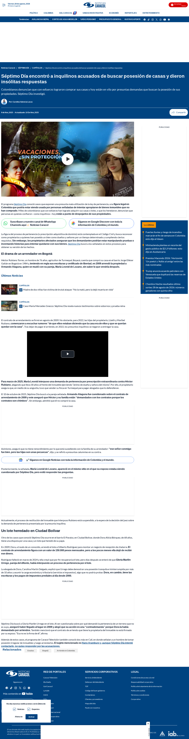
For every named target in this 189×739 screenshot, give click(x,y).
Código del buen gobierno (95, 691)
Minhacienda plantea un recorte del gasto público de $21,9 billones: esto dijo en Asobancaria (164, 248)
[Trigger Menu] (3, 5)
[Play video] (68, 159)
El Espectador (48, 704)
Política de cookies (138, 691)
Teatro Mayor (48, 708)
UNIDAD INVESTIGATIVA (93, 13)
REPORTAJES (131, 13)
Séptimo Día (20, 204)
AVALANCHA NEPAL (40, 19)
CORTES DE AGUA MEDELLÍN (64, 19)
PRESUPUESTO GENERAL (110, 19)
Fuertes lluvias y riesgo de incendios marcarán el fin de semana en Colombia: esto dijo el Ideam (166, 235)
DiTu (45, 699)
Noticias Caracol (8, 68)
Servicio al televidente (93, 678)
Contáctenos (90, 695)
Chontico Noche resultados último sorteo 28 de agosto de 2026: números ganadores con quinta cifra (165, 287)
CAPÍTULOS (37, 68)
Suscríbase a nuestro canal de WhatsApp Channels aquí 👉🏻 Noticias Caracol (33, 223)
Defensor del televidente (94, 682)
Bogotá (45, 651)
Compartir (179, 112)
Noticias (20, 709)
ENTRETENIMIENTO (151, 13)
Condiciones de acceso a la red (142, 678)
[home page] (94, 5)
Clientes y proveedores (94, 699)
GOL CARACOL (65, 13)
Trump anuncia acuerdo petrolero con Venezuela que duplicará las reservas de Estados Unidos (165, 274)
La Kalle (46, 691)
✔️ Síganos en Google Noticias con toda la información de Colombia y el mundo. (70, 459)
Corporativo (136, 699)
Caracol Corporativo (51, 716)
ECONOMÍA (114, 13)
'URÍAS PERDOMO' (88, 19)
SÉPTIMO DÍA (23, 68)
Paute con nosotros (92, 708)
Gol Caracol (48, 686)
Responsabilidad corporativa (142, 682)
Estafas (30, 651)
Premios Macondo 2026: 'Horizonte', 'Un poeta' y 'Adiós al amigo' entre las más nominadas (164, 261)
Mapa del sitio (90, 704)
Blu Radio (47, 682)
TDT (86, 686)
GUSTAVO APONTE (132, 19)
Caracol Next (48, 721)
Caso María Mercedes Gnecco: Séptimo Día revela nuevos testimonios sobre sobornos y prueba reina (74, 306)
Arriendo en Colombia (66, 651)
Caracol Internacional (51, 712)
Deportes (36, 709)
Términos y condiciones (140, 695)
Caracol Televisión (50, 678)
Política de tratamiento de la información (146, 686)
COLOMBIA (48, 13)
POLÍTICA (34, 13)
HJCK (45, 695)
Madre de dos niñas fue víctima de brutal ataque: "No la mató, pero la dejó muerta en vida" (68, 289)
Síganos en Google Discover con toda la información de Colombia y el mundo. (100, 223)
